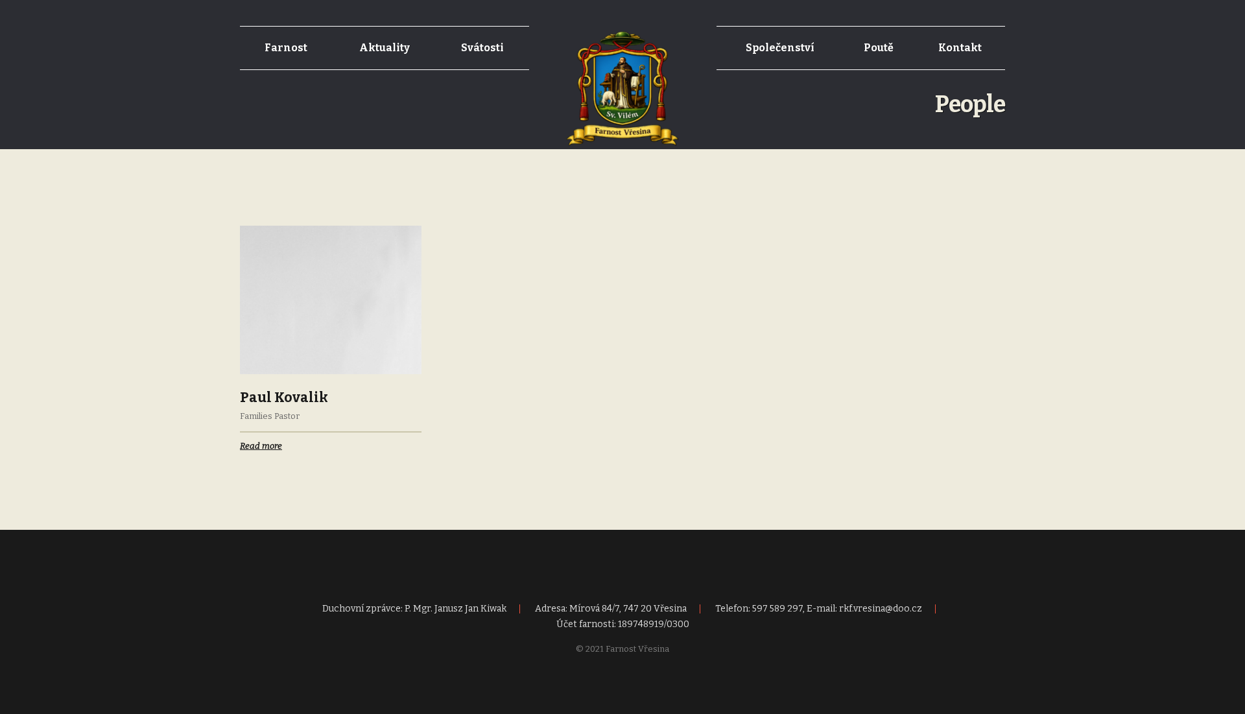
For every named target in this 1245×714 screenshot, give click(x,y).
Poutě (879, 48)
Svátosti (482, 48)
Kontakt (960, 48)
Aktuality (384, 48)
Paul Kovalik (284, 397)
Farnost (286, 48)
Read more (261, 446)
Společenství (780, 48)
